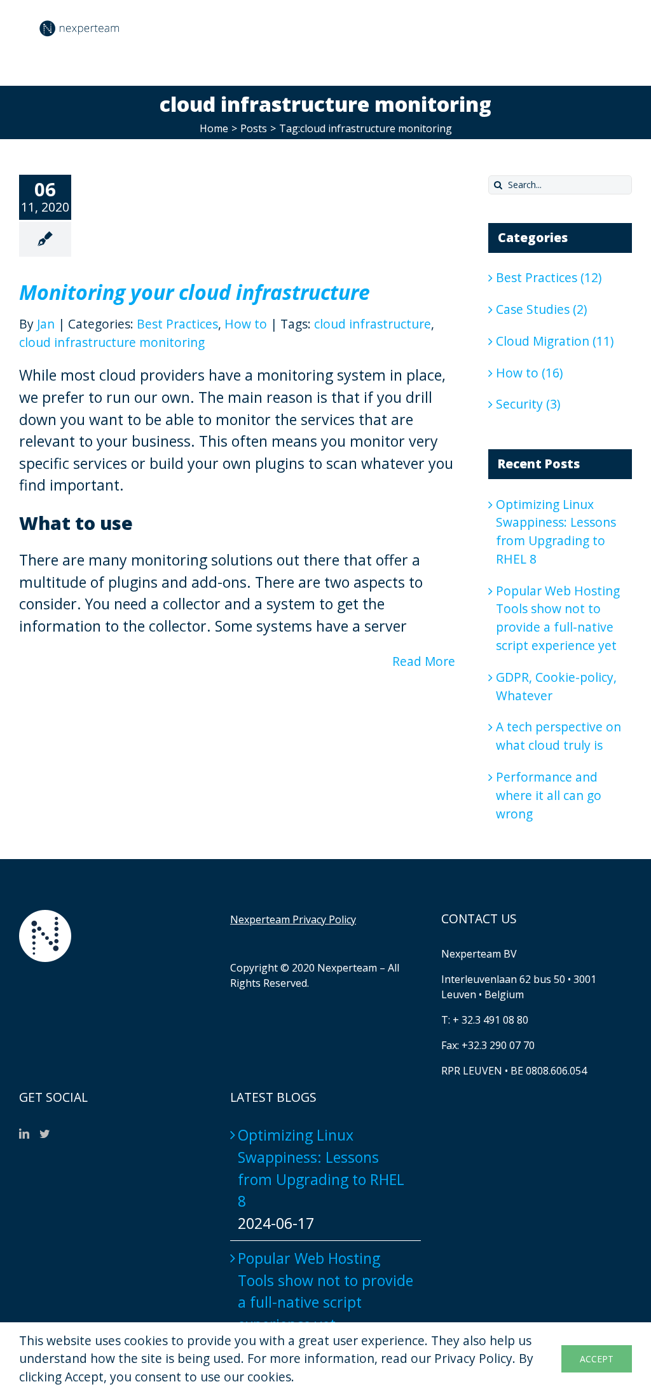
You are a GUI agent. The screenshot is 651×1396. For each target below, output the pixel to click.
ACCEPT (596, 1359)
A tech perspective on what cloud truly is (558, 736)
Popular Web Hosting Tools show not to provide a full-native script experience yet (558, 618)
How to (245, 323)
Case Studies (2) (541, 309)
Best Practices (177, 323)
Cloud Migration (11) (554, 340)
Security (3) (528, 403)
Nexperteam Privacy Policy (293, 919)
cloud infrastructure (372, 323)
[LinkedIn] (24, 1133)
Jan (46, 323)
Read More (423, 661)
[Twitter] (44, 1133)
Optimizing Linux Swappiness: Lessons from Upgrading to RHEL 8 (556, 531)
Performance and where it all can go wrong (548, 795)
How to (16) (529, 372)
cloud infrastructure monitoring (112, 342)
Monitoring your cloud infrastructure (194, 292)
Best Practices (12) (548, 277)
